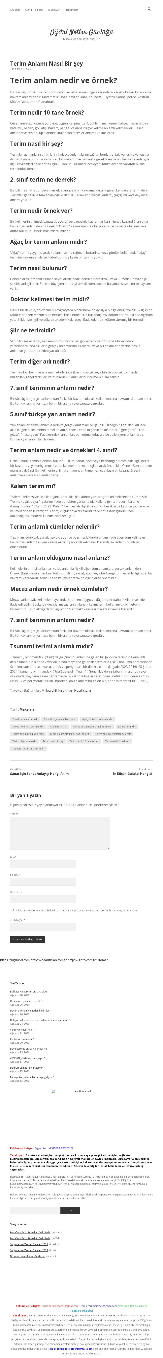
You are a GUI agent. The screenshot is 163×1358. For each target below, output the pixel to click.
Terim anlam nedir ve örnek (28, 734)
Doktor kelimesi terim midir (28, 726)
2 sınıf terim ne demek (25, 719)
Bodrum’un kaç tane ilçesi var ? (27, 1067)
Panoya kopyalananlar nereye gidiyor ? (32, 1077)
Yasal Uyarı (54, 9)
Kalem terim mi (58, 726)
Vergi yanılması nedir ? (22, 1029)
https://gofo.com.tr (82, 960)
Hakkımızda (71, 9)
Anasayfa (15, 9)
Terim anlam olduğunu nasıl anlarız (69, 734)
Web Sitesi (16, 892)
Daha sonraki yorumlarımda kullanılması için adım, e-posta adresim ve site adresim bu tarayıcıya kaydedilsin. (76, 910)
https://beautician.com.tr (48, 960)
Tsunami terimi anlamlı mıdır (29, 748)
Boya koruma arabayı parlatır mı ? (29, 1048)
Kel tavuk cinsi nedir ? (22, 1039)
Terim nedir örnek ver (117, 741)
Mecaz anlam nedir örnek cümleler (92, 726)
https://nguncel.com (15, 960)
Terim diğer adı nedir (24, 741)
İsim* (13, 857)
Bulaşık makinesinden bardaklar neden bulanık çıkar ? (40, 1020)
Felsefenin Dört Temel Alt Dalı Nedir (30, 1232)
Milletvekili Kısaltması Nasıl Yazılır (66, 690)
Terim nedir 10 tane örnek (84, 741)
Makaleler (28, 709)
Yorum (14, 813)
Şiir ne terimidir (126, 726)
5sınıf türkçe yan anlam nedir (60, 719)
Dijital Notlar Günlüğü (81, 32)
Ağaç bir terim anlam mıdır (97, 719)
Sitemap (102, 960)
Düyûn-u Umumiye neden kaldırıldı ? (30, 1010)
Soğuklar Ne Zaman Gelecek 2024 (29, 1244)
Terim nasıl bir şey (53, 741)
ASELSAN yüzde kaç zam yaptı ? (27, 1058)
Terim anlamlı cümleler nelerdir (113, 734)
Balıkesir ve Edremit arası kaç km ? (29, 991)
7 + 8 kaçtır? (17, 920)
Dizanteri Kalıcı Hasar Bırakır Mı (27, 1256)
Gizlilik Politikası (34, 9)
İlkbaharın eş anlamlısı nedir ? (26, 1001)
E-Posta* (15, 874)
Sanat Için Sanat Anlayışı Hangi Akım (39, 773)
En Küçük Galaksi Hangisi (132, 773)
